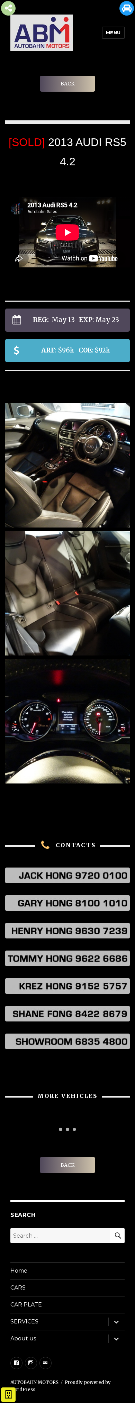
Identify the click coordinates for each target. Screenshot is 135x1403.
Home (18, 1270)
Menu (113, 32)
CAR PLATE (26, 1304)
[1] (67, 721)
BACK (67, 84)
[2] (67, 465)
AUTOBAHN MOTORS (34, 1382)
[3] (67, 593)
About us (23, 1338)
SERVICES (24, 1321)
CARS (18, 1287)
